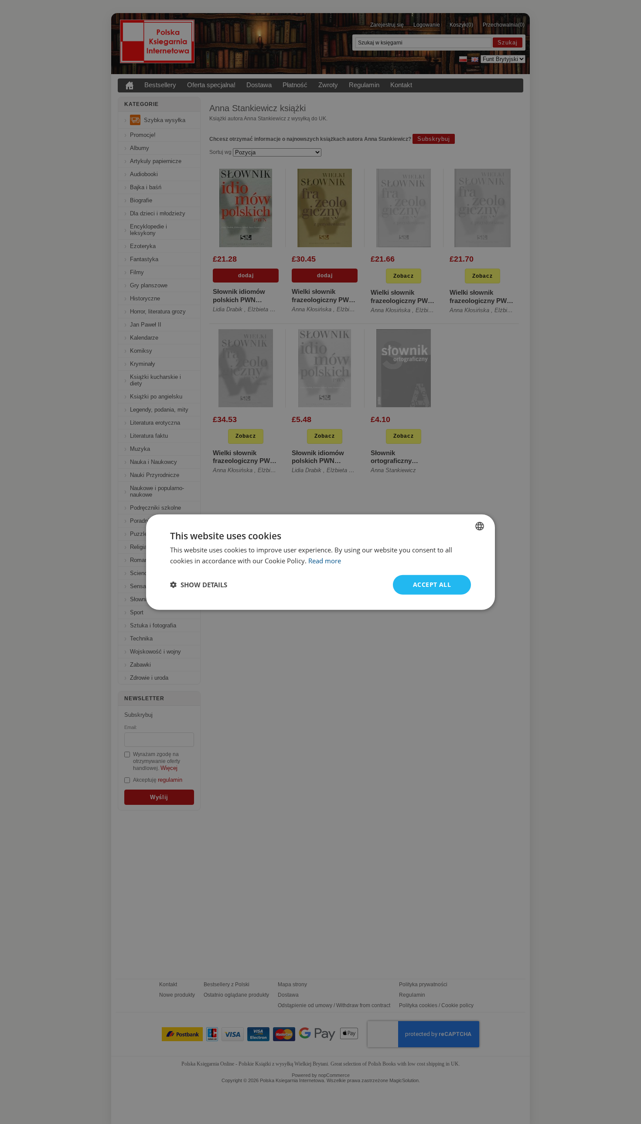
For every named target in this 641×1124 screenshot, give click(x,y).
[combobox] (479, 526)
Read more (324, 560)
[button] (198, 584)
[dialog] (320, 562)
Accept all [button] (432, 584)
